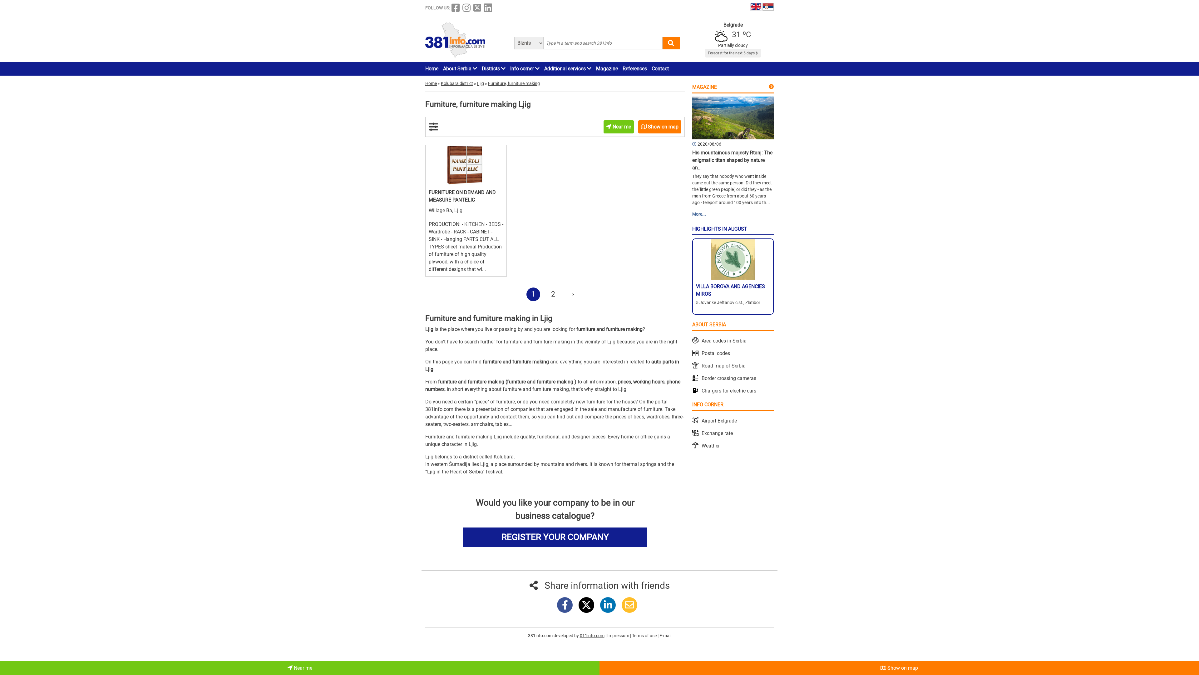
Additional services (565, 69)
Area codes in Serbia (724, 341)
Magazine (607, 69)
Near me (302, 668)
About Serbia (458, 69)
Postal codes (716, 353)
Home (431, 69)
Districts (491, 69)
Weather (711, 446)
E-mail (665, 635)
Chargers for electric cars (729, 391)
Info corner (522, 69)
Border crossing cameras (729, 378)
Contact (660, 69)
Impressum (618, 635)
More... (699, 214)
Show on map (902, 668)
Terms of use (645, 635)
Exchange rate (717, 433)
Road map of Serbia (724, 366)
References (635, 69)
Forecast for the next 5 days (732, 53)
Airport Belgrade (719, 421)
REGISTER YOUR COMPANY (555, 537)
